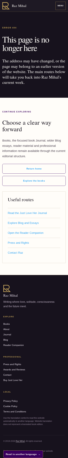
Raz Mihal (20, 441)
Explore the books (34, 180)
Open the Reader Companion (25, 232)
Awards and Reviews (14, 369)
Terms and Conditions (14, 411)
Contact (7, 375)
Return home (34, 168)
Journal (7, 334)
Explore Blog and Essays (23, 223)
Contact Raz (15, 252)
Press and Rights (18, 242)
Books (6, 324)
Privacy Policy (10, 401)
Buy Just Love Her (12, 380)
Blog (5, 339)
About (6, 329)
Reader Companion (13, 345)
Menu (61, 6)
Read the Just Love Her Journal (27, 213)
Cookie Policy (10, 406)
